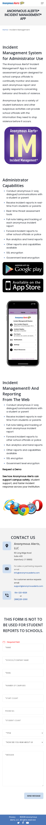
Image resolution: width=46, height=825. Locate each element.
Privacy (12, 817)
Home (5, 29)
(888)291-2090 (20, 599)
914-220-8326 (21, 592)
